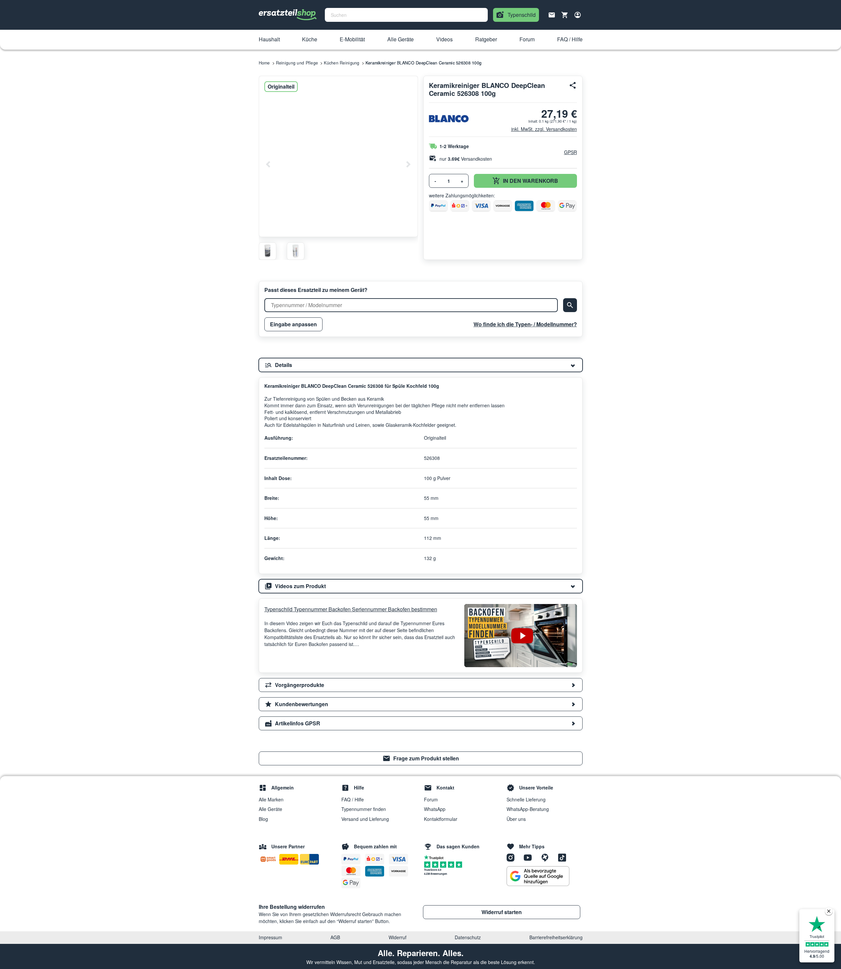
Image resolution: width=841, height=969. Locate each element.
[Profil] (578, 15)
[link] (421, 758)
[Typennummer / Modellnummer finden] (570, 305)
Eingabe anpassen (293, 324)
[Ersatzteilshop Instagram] (513, 857)
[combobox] (406, 15)
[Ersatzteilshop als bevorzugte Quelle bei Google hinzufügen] (538, 876)
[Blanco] (449, 118)
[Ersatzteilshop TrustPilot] (435, 857)
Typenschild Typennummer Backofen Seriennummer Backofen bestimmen (350, 609)
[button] (269, 40)
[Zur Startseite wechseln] (288, 14)
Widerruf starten (501, 912)
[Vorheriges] (268, 164)
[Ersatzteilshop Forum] (547, 857)
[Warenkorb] (565, 15)
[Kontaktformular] (552, 14)
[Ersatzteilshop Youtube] (530, 857)
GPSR (570, 152)
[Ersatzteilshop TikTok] (563, 857)
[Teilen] (573, 85)
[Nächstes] (408, 164)
